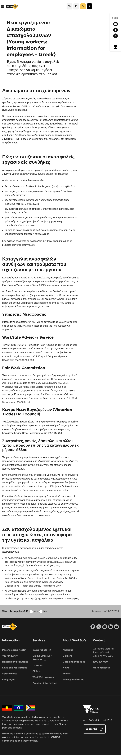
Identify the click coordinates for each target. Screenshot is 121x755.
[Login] (89, 6)
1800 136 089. (26, 360)
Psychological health (14, 650)
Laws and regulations (14, 667)
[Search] (83, 6)
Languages (8, 679)
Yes (36, 611)
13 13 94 (25, 402)
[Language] (69, 6)
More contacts (101, 667)
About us (68, 650)
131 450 (32, 322)
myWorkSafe (39, 650)
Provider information (44, 683)
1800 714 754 (55, 433)
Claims (36, 671)
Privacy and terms (73, 679)
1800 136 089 (100, 661)
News (66, 667)
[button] (2, 6)
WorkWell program (43, 677)
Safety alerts (9, 673)
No (45, 611)
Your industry (10, 655)
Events (67, 673)
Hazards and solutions (15, 661)
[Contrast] (76, 6)
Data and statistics (74, 661)
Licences (37, 665)
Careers (67, 655)
